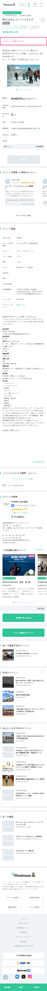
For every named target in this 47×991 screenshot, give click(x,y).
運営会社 (23, 941)
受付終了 (37, 987)
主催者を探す (34, 897)
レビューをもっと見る (23, 215)
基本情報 (7, 987)
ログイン (35, 6)
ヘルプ (23, 919)
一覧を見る (39, 550)
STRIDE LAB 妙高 (19, 502)
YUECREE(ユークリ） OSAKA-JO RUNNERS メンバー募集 (30, 794)
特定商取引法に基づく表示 (23, 946)
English (22, 4)
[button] (16, 89)
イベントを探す (12, 897)
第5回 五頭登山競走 (23, 695)
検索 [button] (29, 6)
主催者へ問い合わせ (23, 618)
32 (21, 513)
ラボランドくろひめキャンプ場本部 (29, 836)
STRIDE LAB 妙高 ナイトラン (26, 653)
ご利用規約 (23, 932)
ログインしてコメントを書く (23, 479)
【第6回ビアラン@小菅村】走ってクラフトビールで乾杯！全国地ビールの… (30, 766)
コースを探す (34, 907)
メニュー (41, 6)
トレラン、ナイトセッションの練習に (19, 187)
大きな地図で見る (37, 462)
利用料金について (23, 928)
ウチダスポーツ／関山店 (25, 851)
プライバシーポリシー (23, 937)
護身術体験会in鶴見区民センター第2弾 (30, 779)
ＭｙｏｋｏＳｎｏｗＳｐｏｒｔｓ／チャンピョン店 (29, 823)
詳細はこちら (20, 305)
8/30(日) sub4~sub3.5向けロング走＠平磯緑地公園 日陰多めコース (29, 751)
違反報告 (40, 608)
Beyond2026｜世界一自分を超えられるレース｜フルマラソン (30, 681)
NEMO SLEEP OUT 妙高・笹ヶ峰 (16, 582)
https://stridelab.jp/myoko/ (25, 505)
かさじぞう (16, 180)
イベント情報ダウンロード (23, 633)
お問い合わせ (23, 923)
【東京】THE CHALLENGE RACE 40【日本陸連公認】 (30, 737)
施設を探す (12, 907)
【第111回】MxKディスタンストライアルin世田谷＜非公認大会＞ (30, 710)
